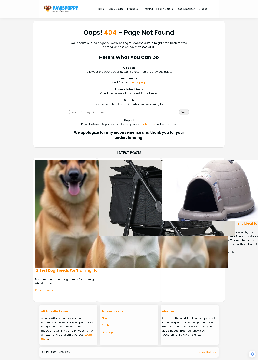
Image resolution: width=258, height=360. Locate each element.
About (106, 318)
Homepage (138, 82)
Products (132, 9)
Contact (107, 325)
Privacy (202, 352)
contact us (147, 124)
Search (184, 112)
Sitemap (107, 332)
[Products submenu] (139, 9)
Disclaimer (211, 352)
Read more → (44, 290)
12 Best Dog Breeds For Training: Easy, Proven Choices (83, 270)
